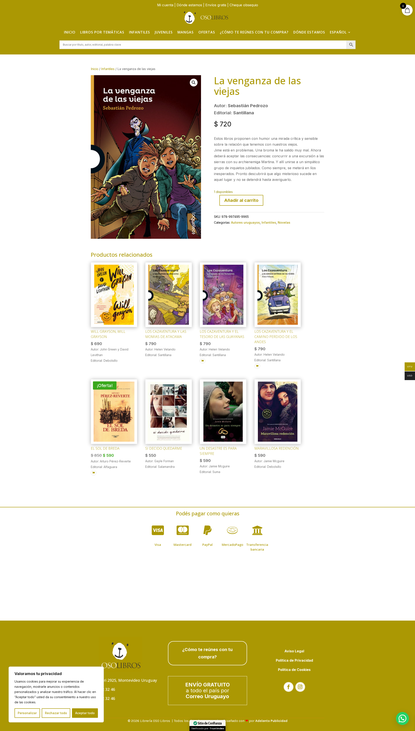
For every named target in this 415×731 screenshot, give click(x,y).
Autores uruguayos (245, 222)
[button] (194, 82)
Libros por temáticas (102, 32)
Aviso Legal (294, 651)
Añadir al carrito (241, 200)
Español (338, 32)
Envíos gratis (215, 5)
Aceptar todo (85, 713)
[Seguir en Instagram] (300, 687)
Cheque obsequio (244, 5)
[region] (56, 694)
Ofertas (206, 32)
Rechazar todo (56, 713)
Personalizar (27, 713)
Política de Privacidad (294, 660)
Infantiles (139, 32)
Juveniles (164, 32)
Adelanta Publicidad (271, 721)
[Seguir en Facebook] (289, 687)
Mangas (185, 32)
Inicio (69, 32)
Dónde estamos (189, 5)
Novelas (284, 222)
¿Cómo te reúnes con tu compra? (254, 32)
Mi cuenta (165, 5)
